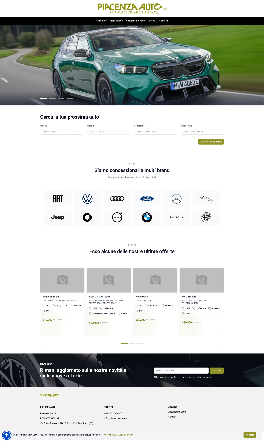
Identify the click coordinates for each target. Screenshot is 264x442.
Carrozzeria (139, 126)
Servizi (152, 20)
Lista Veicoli (116, 20)
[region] (132, 306)
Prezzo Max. (186, 126)
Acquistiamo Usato (136, 20)
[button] (7, 435)
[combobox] (61, 132)
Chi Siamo (101, 20)
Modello (90, 126)
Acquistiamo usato (177, 411)
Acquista (172, 407)
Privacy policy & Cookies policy (118, 434)
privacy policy (207, 377)
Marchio (43, 126)
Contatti (163, 20)
